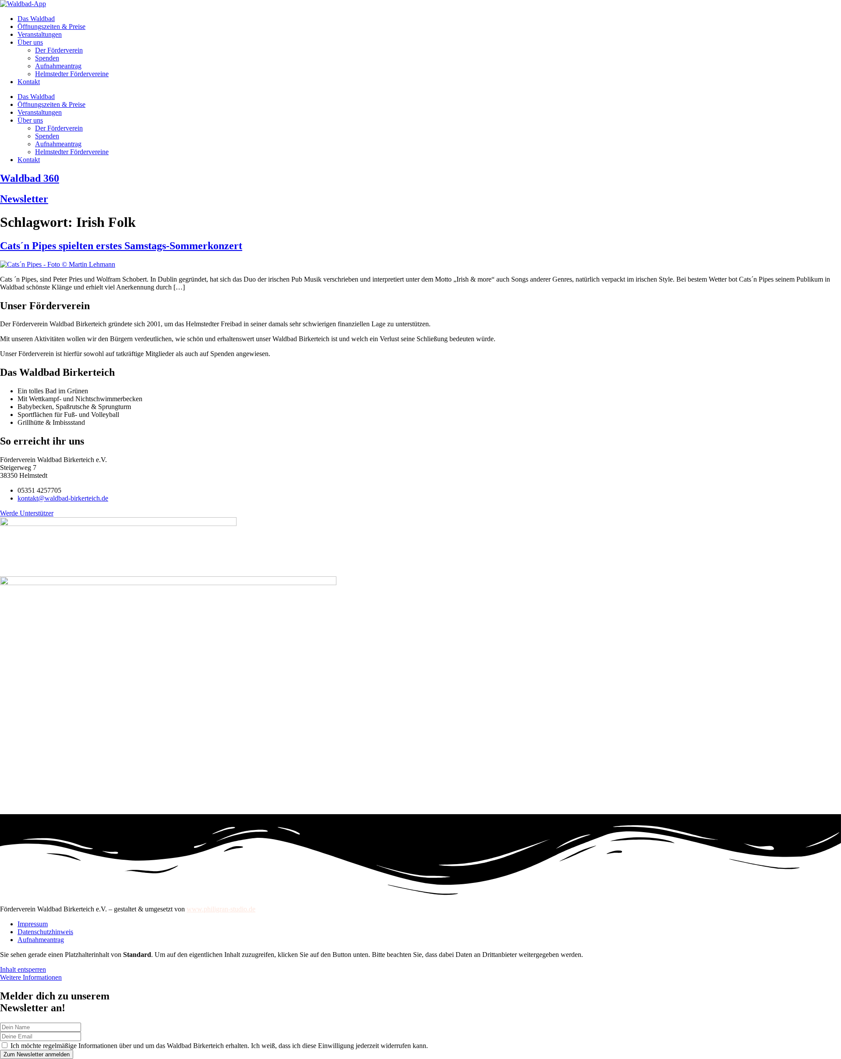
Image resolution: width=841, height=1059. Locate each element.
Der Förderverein (59, 50)
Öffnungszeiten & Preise (51, 26)
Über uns (30, 42)
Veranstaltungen (40, 34)
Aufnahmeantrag (58, 66)
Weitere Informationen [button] (31, 977)
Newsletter (24, 199)
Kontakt (29, 81)
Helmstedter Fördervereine (72, 74)
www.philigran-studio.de (221, 909)
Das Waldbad (36, 18)
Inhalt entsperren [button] (23, 969)
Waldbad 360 (29, 178)
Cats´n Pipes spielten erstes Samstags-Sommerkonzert (121, 245)
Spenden (47, 58)
